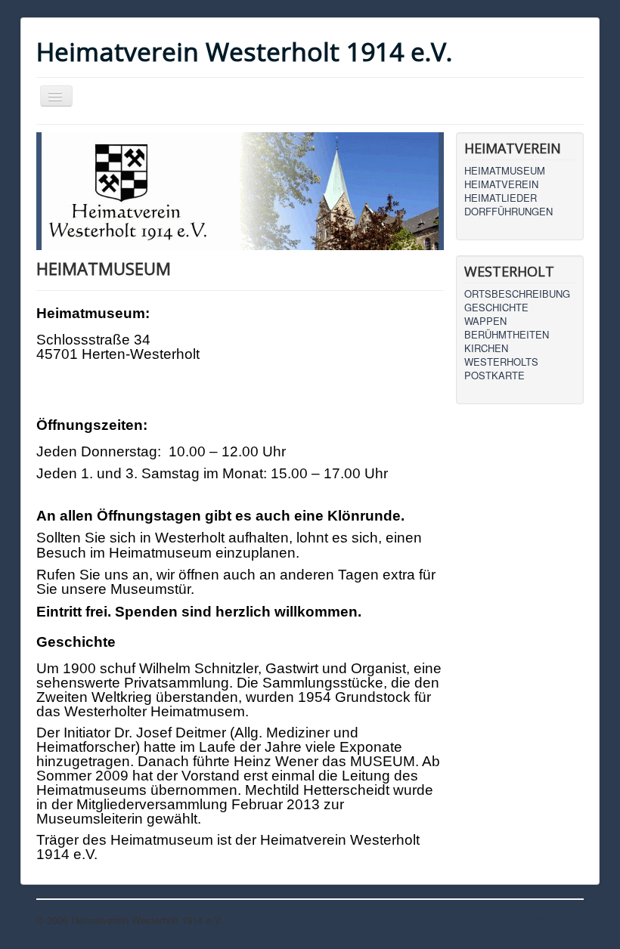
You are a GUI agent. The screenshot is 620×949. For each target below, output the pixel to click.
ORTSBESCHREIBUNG (517, 294)
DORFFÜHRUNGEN (508, 211)
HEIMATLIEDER (500, 198)
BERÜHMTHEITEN (506, 335)
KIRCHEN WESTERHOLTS (501, 355)
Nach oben (560, 920)
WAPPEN (485, 321)
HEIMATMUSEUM (504, 171)
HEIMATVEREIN (501, 184)
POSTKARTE (494, 375)
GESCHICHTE (496, 307)
